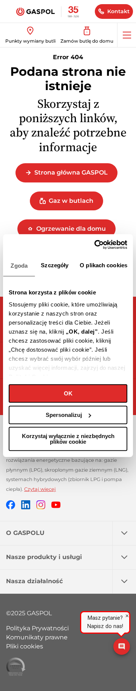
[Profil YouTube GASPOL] (55, 504)
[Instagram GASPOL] (40, 504)
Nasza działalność (34, 581)
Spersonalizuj (64, 415)
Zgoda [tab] (19, 265)
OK (68, 393)
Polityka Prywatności (37, 628)
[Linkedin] (25, 504)
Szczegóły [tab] (54, 265)
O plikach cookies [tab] (103, 265)
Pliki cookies (24, 646)
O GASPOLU (25, 532)
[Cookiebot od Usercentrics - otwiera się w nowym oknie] (96, 245)
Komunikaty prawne (37, 637)
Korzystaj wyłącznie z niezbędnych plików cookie (68, 439)
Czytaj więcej (40, 489)
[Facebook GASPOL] (10, 504)
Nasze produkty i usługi (44, 557)
